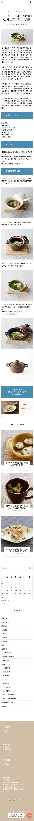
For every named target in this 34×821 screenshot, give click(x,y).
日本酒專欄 (6, 672)
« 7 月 (3, 604)
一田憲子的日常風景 (7, 702)
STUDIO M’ (5, 679)
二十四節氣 (6, 691)
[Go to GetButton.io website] (29, 819)
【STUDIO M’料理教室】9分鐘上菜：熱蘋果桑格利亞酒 (17, 507)
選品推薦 (4, 641)
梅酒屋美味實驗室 (8, 656)
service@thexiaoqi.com (12, 782)
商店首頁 (4, 618)
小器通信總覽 (5, 622)
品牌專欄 (4, 637)
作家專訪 (4, 634)
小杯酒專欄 (6, 668)
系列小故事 (6, 687)
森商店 (3, 664)
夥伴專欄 (4, 706)
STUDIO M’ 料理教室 (9, 698)
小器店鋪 (6, 732)
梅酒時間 (6, 660)
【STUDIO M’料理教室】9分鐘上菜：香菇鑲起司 (17, 464)
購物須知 (6, 747)
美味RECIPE (5, 645)
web (13, 24)
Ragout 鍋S (7, 222)
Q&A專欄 (6, 683)
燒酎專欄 (6, 676)
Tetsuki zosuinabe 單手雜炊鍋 (14, 179)
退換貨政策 (7, 749)
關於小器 (6, 729)
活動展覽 (4, 630)
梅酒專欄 (4, 649)
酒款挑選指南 (7, 653)
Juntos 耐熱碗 (8, 263)
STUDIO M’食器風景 (9, 695)
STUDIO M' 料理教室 (17, 12)
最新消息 (4, 626)
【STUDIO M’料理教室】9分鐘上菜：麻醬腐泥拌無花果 (17, 550)
